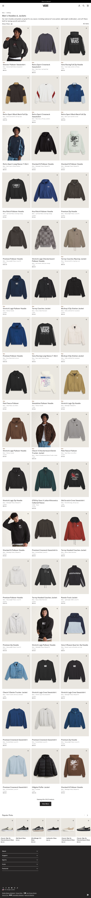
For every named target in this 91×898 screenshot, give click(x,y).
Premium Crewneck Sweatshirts (45, 550)
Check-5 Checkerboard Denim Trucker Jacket (44, 452)
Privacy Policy (19, 893)
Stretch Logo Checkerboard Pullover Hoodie (43, 260)
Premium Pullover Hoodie (13, 259)
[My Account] (79, 6)
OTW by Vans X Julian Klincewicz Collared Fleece (45, 501)
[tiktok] (17, 888)
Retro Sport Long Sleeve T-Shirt (16, 164)
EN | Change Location (9, 889)
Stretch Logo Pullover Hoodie (14, 308)
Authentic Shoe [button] (51, 838)
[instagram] (15, 888)
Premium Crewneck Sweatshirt (15, 740)
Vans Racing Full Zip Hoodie (72, 65)
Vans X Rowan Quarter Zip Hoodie (74, 645)
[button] (45, 804)
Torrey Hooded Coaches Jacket (73, 550)
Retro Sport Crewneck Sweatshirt (41, 66)
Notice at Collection (29, 895)
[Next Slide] (29, 44)
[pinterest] (9, 888)
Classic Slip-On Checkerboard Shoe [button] (7, 839)
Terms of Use (5, 895)
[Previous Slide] (3, 44)
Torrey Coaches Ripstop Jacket (73, 259)
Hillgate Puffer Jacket (41, 787)
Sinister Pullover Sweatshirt (14, 65)
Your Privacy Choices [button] (31, 893)
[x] (3, 888)
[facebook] (6, 888)
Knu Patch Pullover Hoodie (13, 211)
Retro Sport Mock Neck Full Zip (15, 114)
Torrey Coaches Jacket (41, 308)
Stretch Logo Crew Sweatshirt (44, 692)
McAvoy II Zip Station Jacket (72, 308)
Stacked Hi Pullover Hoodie (43, 164)
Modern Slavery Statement (8, 893)
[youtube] (12, 888)
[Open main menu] (3, 6)
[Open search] (83, 6)
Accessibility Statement (18, 895)
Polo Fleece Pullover (11, 403)
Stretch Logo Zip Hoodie (71, 403)
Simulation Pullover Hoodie (42, 403)
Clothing (8, 12)
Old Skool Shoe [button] (21, 838)
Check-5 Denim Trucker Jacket (15, 692)
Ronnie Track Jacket (69, 598)
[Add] (28, 28)
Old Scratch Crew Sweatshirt (73, 500)
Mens (3, 12)
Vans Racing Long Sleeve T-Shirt (45, 356)
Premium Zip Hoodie (69, 211)
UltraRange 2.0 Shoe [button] (36, 839)
